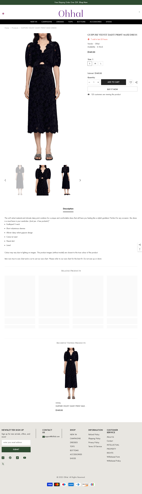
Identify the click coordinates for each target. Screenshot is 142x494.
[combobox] (112, 13)
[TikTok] (17, 457)
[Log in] (127, 13)
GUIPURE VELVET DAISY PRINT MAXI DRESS (70, 406)
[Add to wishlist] (131, 82)
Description (68, 208)
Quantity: (91, 77)
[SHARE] (135, 82)
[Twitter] (3, 464)
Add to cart (114, 82)
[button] (5, 180)
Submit (16, 449)
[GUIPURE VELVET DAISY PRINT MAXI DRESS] (71, 374)
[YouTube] (24, 457)
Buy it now (112, 89)
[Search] (114, 13)
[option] (43, 98)
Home (7, 28)
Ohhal (97, 43)
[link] (20, 322)
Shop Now (83, 2)
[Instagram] (3, 457)
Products (15, 28)
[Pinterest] (10, 457)
